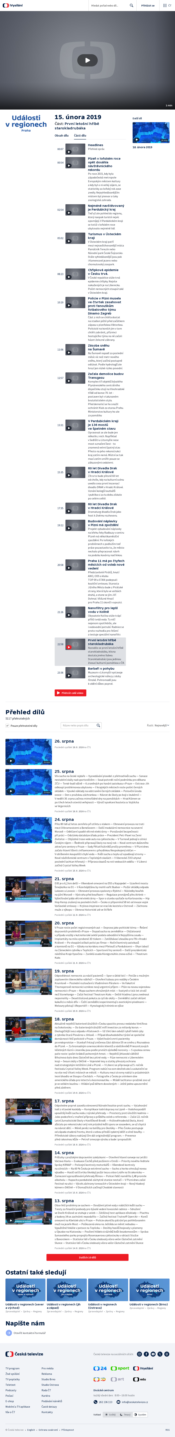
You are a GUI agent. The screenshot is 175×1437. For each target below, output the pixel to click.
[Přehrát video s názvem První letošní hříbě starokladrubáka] (87, 60)
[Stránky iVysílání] (143, 1369)
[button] (87, 60)
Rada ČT (46, 1390)
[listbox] (125, 1415)
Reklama (47, 1373)
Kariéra (46, 1395)
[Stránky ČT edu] (139, 1380)
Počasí (9, 1395)
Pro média (47, 1368)
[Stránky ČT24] (100, 1369)
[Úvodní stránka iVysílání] (16, 5)
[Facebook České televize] (146, 1354)
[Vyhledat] (98, 725)
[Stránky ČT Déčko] (99, 1380)
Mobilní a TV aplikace (17, 1406)
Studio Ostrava (50, 1384)
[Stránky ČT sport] (120, 1369)
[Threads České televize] (167, 1354)
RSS (168, 1429)
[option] (110, 1414)
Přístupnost (68, 1429)
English (31, 1429)
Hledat (131, 5)
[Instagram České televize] (139, 1354)
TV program (12, 1368)
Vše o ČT (10, 1412)
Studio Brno (48, 1379)
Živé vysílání (12, 1373)
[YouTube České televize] (153, 1354)
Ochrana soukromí (48, 1429)
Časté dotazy (49, 1406)
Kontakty (47, 1412)
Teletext (10, 1384)
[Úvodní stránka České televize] (24, 1354)
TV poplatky (12, 1379)
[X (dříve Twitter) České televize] (160, 1354)
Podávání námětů (52, 1401)
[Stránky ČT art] (117, 1380)
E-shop (9, 1401)
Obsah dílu (62, 135)
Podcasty (10, 1390)
